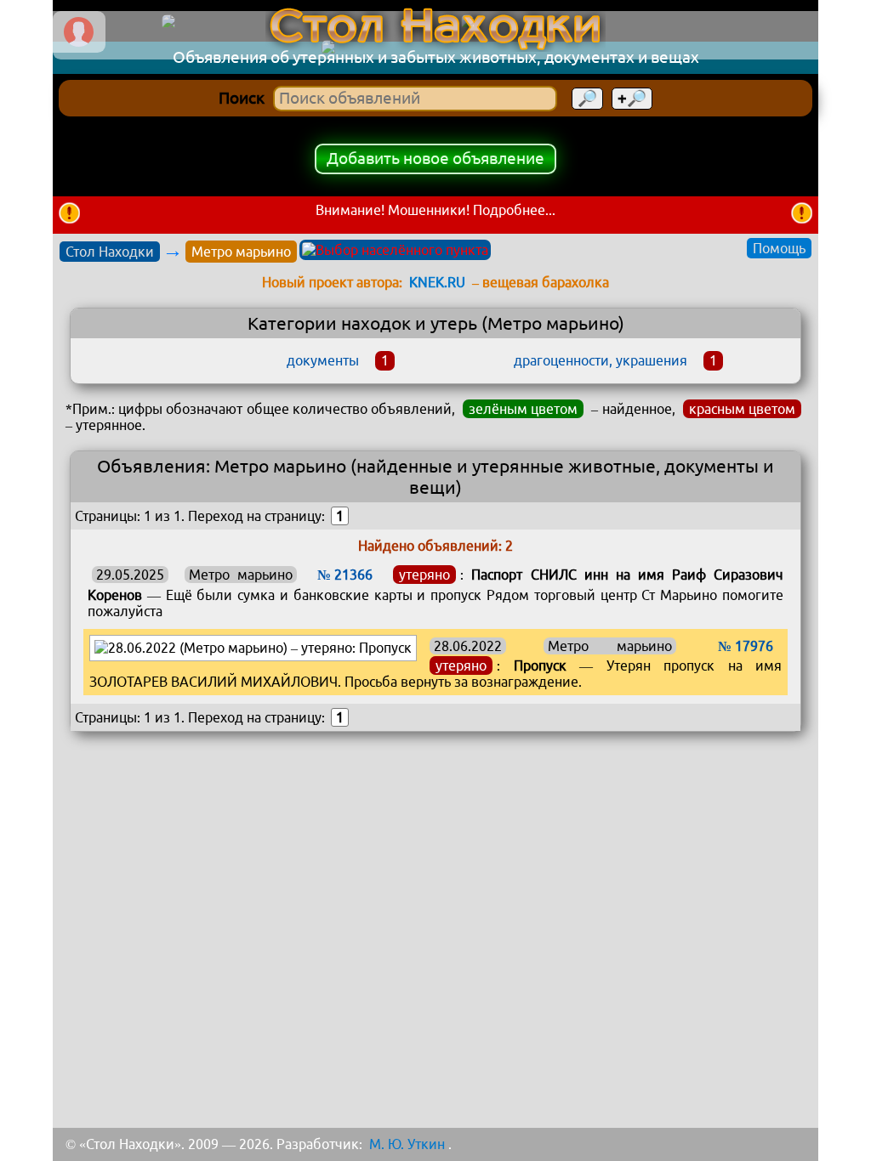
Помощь (779, 248)
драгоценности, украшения (600, 360)
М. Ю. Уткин (407, 1144)
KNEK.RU (437, 282)
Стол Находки (109, 251)
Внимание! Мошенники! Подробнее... (435, 210)
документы (323, 360)
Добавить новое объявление (435, 158)
